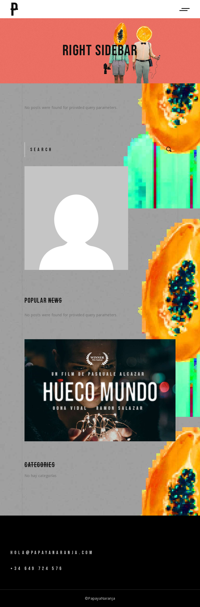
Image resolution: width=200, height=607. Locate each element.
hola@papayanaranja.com (52, 552)
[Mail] (30, 545)
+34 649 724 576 (36, 568)
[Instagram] (21, 545)
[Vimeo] (13, 545)
